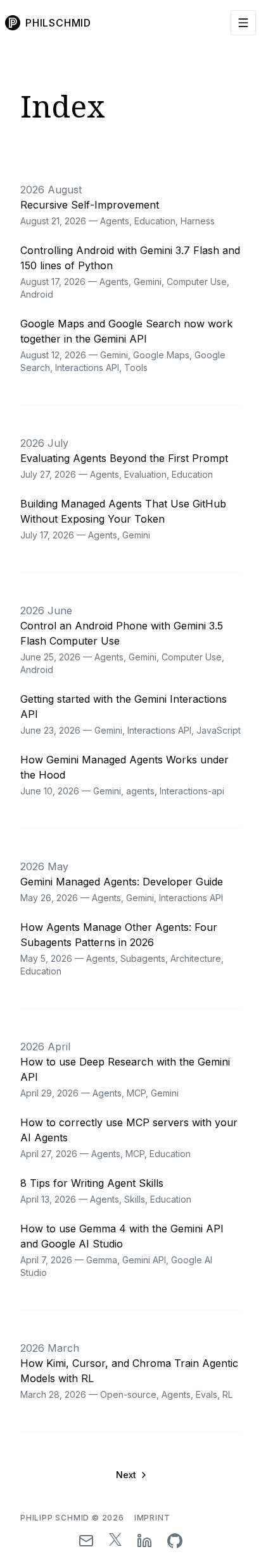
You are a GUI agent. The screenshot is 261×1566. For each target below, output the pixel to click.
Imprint (152, 1517)
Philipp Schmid (72, 1517)
